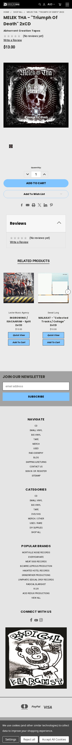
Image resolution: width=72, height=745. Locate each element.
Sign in (29, 471)
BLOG (36, 457)
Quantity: (36, 167)
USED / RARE (36, 523)
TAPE (36, 439)
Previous (4, 292)
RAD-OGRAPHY (36, 453)
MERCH (36, 444)
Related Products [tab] (33, 261)
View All (36, 598)
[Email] (27, 205)
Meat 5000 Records (36, 561)
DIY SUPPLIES (36, 528)
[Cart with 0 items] (60, 4)
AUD (50, 4)
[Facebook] (21, 205)
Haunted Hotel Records (36, 570)
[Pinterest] (51, 205)
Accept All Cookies (54, 739)
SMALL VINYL (36, 430)
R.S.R (36, 589)
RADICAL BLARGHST (36, 584)
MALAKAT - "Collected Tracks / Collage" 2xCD (53, 321)
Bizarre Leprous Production (36, 566)
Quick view (19, 335)
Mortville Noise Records (36, 552)
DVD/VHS (36, 514)
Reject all (29, 739)
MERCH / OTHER (36, 518)
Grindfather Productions (36, 575)
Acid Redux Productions (36, 593)
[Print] (33, 205)
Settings (10, 739)
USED (36, 448)
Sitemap (36, 476)
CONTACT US (36, 466)
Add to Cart (18, 342)
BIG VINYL (36, 435)
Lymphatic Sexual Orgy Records (36, 580)
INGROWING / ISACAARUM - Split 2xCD (19, 321)
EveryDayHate (36, 557)
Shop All (36, 532)
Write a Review (12, 40)
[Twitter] (39, 205)
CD (36, 426)
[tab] (36, 223)
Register (42, 471)
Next (68, 292)
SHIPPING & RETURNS (36, 462)
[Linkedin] (45, 205)
